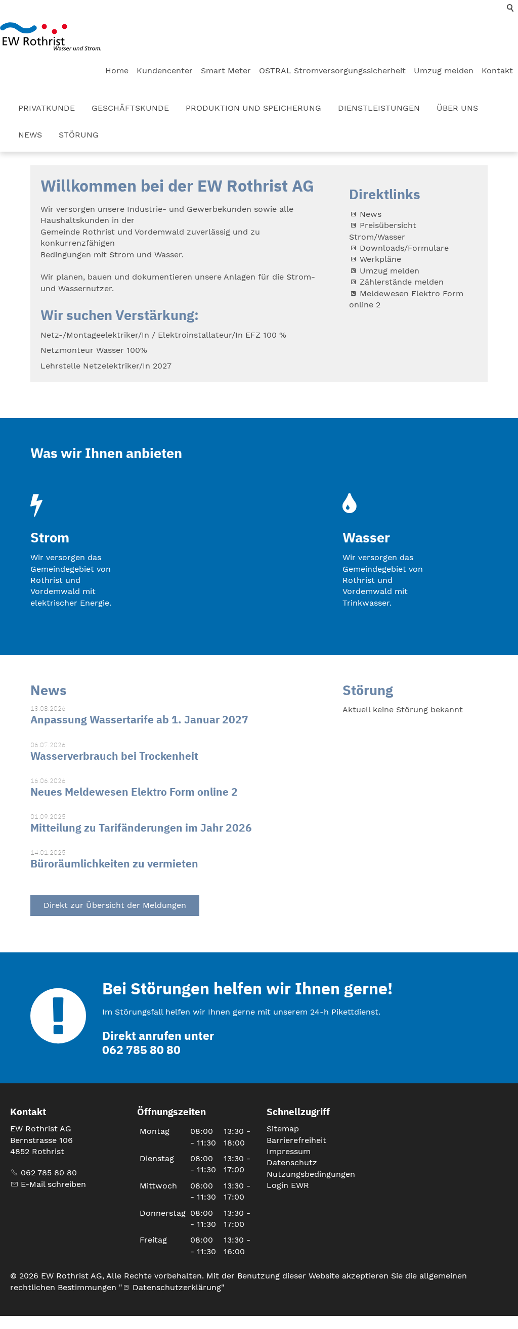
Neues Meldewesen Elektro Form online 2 (134, 792)
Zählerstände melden (402, 282)
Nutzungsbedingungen (311, 1174)
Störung (79, 135)
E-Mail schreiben (53, 1184)
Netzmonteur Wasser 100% (93, 350)
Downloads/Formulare (404, 248)
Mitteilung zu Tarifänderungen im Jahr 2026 (141, 827)
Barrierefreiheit (296, 1140)
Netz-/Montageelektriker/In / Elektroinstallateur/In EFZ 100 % (163, 335)
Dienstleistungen (379, 108)
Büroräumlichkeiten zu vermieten (114, 863)
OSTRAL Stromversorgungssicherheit (332, 70)
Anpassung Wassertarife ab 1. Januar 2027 (139, 719)
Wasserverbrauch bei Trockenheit (114, 756)
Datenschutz (292, 1162)
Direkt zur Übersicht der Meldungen (115, 905)
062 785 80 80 (49, 1172)
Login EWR (288, 1185)
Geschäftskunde (130, 108)
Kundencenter (165, 70)
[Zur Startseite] (50, 36)
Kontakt (497, 70)
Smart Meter (226, 70)
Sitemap (283, 1128)
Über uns (457, 108)
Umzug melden (443, 70)
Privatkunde (46, 108)
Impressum (289, 1151)
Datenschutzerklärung (177, 1287)
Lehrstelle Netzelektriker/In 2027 (105, 366)
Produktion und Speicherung (253, 108)
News (30, 135)
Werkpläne (380, 259)
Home (116, 70)
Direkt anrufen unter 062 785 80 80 (158, 1043)
